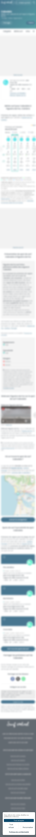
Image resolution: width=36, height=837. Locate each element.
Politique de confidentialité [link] (19, 832)
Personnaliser (28, 827)
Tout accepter (19, 820)
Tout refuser (11, 825)
